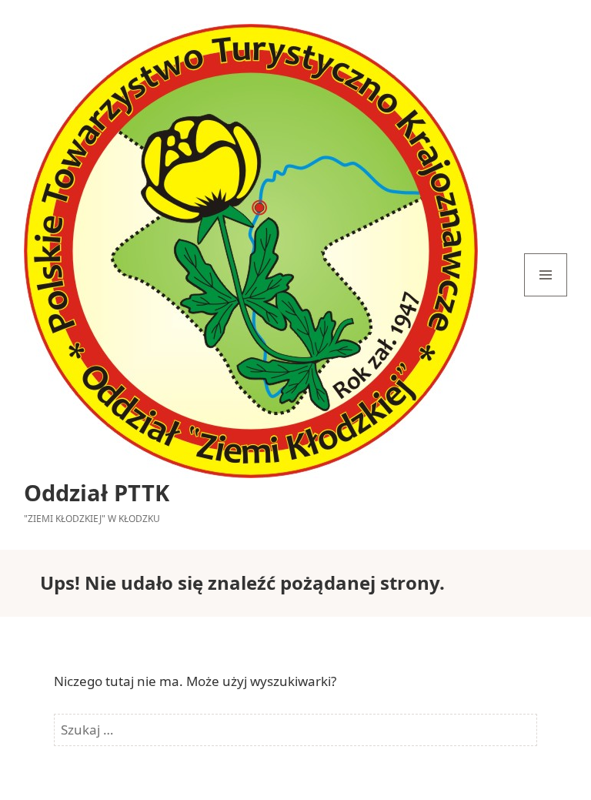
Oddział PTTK (96, 492)
